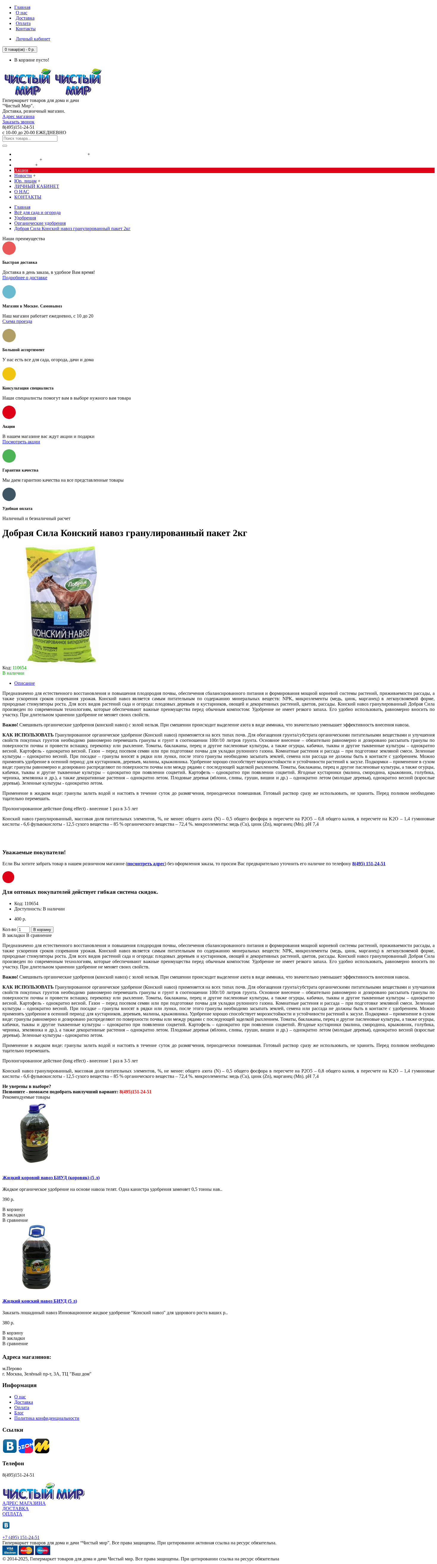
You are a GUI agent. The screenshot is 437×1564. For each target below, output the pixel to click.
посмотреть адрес (146, 863)
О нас (20, 1396)
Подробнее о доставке (24, 277)
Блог (19, 1412)
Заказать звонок (18, 121)
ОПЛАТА (12, 1513)
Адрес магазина (18, 116)
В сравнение (39, 935)
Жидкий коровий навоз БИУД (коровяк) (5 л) (51, 1177)
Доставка (23, 1402)
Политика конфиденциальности (46, 1418)
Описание (24, 683)
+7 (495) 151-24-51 (21, 1537)
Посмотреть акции (21, 441)
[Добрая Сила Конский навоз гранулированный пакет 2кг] (61, 662)
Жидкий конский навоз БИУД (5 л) (39, 1301)
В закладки (13, 935)
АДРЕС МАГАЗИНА (24, 1503)
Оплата (21, 1407)
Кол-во (9, 929)
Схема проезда (17, 321)
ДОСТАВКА (15, 1508)
